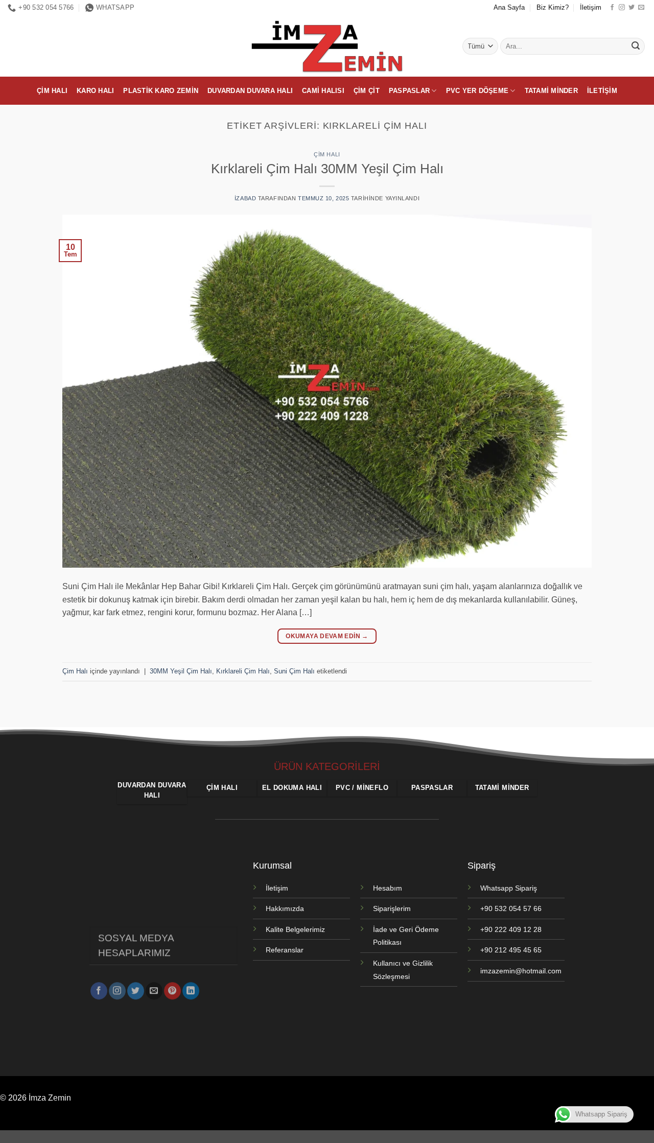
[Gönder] (635, 46)
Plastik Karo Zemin (160, 91)
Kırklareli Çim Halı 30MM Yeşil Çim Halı (327, 168)
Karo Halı (95, 91)
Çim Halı (52, 91)
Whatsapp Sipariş (508, 888)
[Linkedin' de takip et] (190, 990)
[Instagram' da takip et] (622, 7)
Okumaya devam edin (327, 636)
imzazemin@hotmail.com (521, 971)
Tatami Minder (551, 91)
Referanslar (284, 950)
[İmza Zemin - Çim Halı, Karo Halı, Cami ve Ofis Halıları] (327, 46)
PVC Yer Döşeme (477, 91)
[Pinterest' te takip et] (172, 990)
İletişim (590, 7)
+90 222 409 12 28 (511, 929)
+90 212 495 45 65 (511, 950)
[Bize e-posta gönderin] (641, 7)
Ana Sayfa (509, 7)
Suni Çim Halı (294, 671)
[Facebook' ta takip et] (612, 7)
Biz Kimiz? (552, 7)
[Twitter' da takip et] (631, 7)
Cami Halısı (323, 91)
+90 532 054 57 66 (511, 908)
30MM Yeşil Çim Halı (181, 671)
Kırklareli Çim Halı (243, 671)
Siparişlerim (392, 908)
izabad (245, 198)
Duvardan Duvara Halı (250, 91)
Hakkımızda (285, 908)
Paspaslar (409, 91)
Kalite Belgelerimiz (295, 929)
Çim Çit (367, 91)
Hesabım (387, 888)
